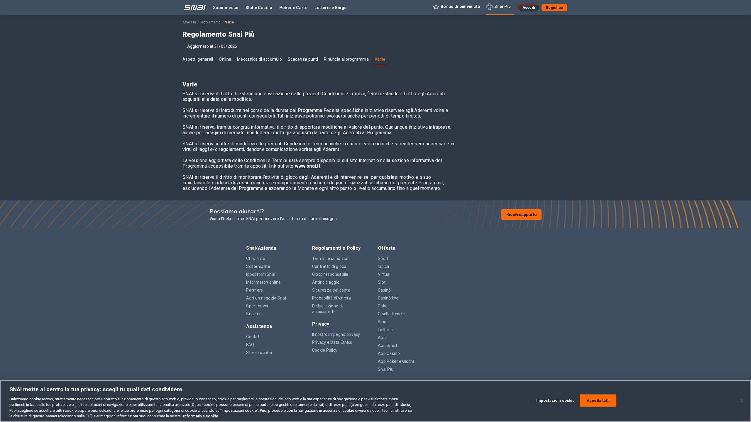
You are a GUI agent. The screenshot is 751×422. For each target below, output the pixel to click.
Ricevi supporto (521, 214)
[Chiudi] (741, 400)
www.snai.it (307, 166)
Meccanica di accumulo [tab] (259, 59)
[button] (457, 7)
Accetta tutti (598, 400)
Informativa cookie (200, 416)
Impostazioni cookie (555, 400)
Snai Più (189, 22)
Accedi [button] (528, 8)
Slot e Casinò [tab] (259, 7)
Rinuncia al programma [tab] (346, 59)
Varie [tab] (380, 59)
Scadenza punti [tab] (303, 59)
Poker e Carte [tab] (293, 7)
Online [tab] (225, 59)
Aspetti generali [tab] (197, 59)
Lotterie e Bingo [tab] (330, 7)
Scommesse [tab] (226, 7)
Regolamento (210, 22)
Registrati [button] (554, 8)
